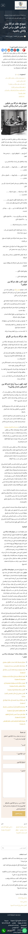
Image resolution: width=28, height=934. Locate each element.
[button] (24, 930)
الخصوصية (24, 925)
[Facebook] (2, 50)
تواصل (14, 923)
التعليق (23, 771)
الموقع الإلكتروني (21, 762)
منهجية (6, 920)
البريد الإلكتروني (21, 754)
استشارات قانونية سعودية (11, 427)
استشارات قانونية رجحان (20, 932)
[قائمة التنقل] (3, 5)
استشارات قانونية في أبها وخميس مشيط (14, 707)
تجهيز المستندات (22, 930)
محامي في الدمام (22, 898)
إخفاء (17, 74)
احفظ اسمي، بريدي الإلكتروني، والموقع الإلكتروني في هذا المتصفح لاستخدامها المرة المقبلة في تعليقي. (14, 806)
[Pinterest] (14, 50)
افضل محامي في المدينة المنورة (19, 905)
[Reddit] (8, 50)
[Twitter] (5, 50)
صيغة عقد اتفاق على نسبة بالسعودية (14, 666)
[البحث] (3, 848)
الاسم (23, 745)
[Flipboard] (24, 50)
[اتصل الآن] (4, 931)
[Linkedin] (11, 50)
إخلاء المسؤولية (22, 923)
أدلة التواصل (15, 928)
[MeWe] (17, 50)
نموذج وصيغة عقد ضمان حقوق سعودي (14, 662)
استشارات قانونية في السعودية (19, 920)
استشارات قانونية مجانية (14, 15)
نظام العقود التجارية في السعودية (16, 710)
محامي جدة (23, 901)
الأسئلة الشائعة (6, 923)
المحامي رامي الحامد (19, 36)
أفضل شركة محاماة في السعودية (16, 690)
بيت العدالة (23, 15)
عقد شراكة (17, 289)
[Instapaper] (21, 50)
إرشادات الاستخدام (13, 925)
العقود (13, 930)
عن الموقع (24, 928)
